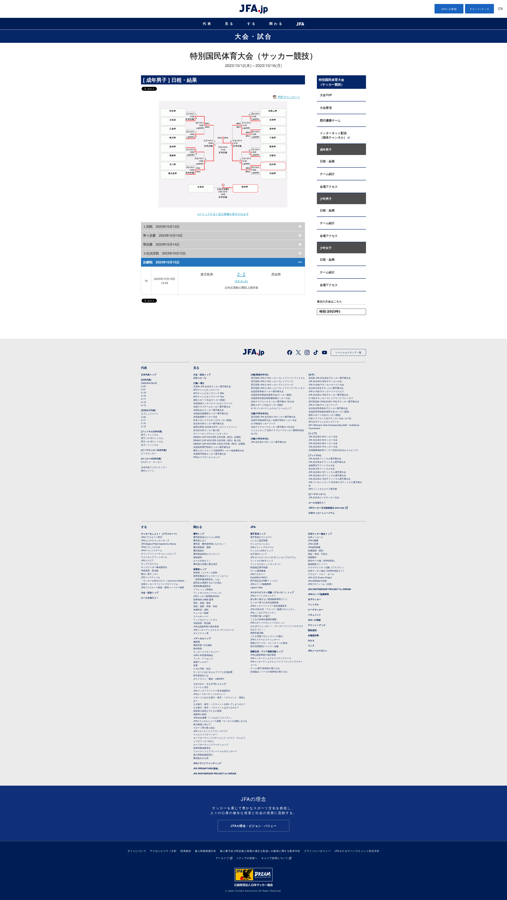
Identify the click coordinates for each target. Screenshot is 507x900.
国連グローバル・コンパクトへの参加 (268, 642)
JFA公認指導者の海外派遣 (206, 626)
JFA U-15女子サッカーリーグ (323, 404)
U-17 (143, 398)
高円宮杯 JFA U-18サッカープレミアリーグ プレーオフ (278, 387)
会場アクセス (329, 186)
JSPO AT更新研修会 (203, 655)
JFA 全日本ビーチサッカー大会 (324, 497)
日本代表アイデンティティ (154, 467)
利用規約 (185, 850)
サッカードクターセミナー (206, 651)
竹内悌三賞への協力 (260, 615)
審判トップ (198, 533)
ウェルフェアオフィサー (205, 734)
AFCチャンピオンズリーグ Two (208, 396)
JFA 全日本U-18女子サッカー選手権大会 (328, 394)
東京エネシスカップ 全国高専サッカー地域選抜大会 (218, 450)
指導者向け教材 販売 (203, 599)
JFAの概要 (313, 540)
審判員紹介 (198, 550)
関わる (276, 23)
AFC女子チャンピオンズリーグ (324, 421)
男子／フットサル (149, 434)
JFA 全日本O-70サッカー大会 (323, 446)
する (252, 23)
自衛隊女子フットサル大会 (322, 465)
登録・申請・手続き (318, 553)
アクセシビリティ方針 (163, 850)
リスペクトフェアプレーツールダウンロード (215, 751)
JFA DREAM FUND (317, 580)
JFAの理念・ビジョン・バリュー (253, 826)
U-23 (143, 386)
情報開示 (312, 557)
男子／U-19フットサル (152, 438)
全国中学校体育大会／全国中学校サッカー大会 (274, 420)
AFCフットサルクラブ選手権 (323, 488)
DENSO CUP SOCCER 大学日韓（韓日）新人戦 (217, 440)
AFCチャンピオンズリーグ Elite (208, 393)
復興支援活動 (256, 632)
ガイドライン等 (201, 633)
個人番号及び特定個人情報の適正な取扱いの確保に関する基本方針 (260, 850)
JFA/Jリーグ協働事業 (260, 583)
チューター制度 (201, 612)
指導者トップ (199, 569)
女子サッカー (314, 599)
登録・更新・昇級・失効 (205, 606)
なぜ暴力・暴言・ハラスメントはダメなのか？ (216, 707)
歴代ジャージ (147, 470)
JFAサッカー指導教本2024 (206, 596)
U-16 (143, 402)
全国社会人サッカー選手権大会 (208, 409)
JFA (253, 527)
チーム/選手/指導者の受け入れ (265, 668)
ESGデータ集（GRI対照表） (322, 560)
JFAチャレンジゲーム (151, 550)
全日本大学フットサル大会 (322, 468)
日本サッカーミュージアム (322, 512)
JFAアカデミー (257, 574)
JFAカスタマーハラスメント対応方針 (357, 850)
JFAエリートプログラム (262, 547)
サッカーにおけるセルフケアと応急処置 (213, 671)
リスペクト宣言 (201, 687)
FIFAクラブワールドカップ (206, 457)
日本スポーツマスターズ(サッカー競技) (212, 420)
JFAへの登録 (449, 9)
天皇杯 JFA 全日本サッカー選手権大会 (212, 386)
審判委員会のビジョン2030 (206, 536)
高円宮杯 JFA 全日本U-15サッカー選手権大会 (273, 416)
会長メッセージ (315, 536)
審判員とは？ (199, 540)
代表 (207, 23)
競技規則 (197, 557)
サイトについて (137, 850)
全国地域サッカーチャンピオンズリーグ (213, 403)
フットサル (313, 604)
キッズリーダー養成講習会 (154, 567)
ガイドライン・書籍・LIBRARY (208, 678)
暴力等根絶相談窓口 (203, 754)
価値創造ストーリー (318, 563)
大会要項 (326, 107)
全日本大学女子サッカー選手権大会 (326, 387)
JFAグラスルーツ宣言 (151, 536)
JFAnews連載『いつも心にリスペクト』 (213, 717)
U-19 (143, 392)
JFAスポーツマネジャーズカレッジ (267, 622)
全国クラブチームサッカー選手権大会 (211, 406)
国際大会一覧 (199, 377)
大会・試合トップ (202, 374)
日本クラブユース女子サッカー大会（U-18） (331, 418)
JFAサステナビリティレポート (265, 639)
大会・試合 (253, 36)
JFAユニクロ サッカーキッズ (155, 540)
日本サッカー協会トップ (320, 533)
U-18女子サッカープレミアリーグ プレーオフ (331, 398)
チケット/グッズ (479, 9)
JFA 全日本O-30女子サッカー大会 (325, 381)
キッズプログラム (149, 563)
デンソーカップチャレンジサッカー (210, 433)
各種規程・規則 (315, 550)
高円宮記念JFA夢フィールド (264, 580)
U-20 (143, 416)
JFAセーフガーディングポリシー (209, 693)
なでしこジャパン (149, 413)
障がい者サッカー (149, 573)
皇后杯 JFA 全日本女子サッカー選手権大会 (330, 377)
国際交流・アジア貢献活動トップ (266, 651)
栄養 (195, 665)
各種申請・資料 (201, 609)
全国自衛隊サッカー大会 (205, 416)
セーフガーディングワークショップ (210, 744)
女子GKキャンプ (258, 553)
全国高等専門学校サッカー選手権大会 (211, 447)
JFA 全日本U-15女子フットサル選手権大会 (329, 478)
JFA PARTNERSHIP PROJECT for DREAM (214, 773)
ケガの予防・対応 (202, 668)
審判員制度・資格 (202, 547)
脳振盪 (196, 641)
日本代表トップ (148, 374)
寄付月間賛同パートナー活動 (264, 646)
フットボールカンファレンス (207, 592)
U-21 (143, 389)
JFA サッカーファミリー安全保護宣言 (211, 690)
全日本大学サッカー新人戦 (206, 430)
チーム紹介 (327, 174)
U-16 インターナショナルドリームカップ (271, 408)
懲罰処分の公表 (201, 757)
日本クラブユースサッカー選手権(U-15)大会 (272, 426)
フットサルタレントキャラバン (265, 563)
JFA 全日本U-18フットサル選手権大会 (327, 471)
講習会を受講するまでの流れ (207, 582)
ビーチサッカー (148, 453)
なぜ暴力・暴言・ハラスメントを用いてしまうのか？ (219, 704)
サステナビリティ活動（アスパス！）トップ (272, 592)
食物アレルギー (201, 661)
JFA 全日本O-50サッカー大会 (323, 439)
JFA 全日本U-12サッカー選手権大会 (268, 441)
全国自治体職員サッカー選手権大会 (210, 413)
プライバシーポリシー (317, 850)
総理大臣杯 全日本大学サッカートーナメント (215, 426)
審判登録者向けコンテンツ (206, 553)
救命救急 (197, 648)
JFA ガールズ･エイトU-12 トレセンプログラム (273, 557)
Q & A (311, 640)
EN (500, 9)
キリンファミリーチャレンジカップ (158, 553)
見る (229, 23)
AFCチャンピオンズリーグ (206, 389)
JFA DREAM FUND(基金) (205, 768)
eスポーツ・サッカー (151, 461)
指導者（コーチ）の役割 (205, 572)
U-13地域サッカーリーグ (263, 423)
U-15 (143, 405)
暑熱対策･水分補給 (202, 645)
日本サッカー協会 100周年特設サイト (326, 570)
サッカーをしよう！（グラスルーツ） (159, 533)
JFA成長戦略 (314, 547)
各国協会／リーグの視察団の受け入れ (268, 671)
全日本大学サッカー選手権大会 (208, 423)
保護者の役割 (199, 714)
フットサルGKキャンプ (261, 560)
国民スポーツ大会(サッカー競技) (209, 399)
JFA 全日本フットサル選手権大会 (325, 458)
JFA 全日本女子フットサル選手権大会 (327, 461)
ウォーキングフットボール (154, 557)
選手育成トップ (258, 533)
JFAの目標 (313, 543)
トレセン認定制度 (259, 540)
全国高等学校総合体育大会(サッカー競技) (271, 394)
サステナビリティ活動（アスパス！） (326, 567)
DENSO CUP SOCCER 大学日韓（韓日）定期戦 (217, 436)
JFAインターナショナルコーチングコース (213, 629)
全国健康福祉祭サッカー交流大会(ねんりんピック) (333, 449)
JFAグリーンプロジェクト (263, 595)
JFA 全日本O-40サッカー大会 (323, 436)
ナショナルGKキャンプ (261, 550)
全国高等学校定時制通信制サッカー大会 (270, 398)
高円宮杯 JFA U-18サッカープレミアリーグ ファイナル (278, 377)
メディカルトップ (202, 638)
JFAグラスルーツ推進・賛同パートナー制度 (162, 587)
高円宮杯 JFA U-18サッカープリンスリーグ (272, 384)
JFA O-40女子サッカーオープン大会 (326, 384)
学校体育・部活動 (149, 570)
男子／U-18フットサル (152, 441)
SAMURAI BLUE (149, 382)
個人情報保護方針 (205, 850)
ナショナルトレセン (260, 543)
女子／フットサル (149, 444)
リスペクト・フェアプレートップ (209, 683)
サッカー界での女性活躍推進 (264, 602)
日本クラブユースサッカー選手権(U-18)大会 (272, 401)
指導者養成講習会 (202, 585)
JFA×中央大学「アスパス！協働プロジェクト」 (273, 609)
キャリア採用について (274, 858)
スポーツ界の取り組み (204, 727)
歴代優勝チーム (330, 120)
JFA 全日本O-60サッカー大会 (323, 443)
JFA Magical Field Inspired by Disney (158, 543)
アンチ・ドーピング (203, 658)
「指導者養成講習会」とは (206, 579)
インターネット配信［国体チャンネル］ (333, 135)
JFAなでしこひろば (150, 546)
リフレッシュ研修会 (203, 589)
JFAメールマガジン (317, 650)
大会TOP (326, 95)
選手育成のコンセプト (261, 536)
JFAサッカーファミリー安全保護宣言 (268, 605)
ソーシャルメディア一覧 (348, 352)
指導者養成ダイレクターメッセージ (210, 575)
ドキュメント (314, 614)
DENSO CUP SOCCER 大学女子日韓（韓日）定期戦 (219, 443)
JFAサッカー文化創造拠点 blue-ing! (326, 507)
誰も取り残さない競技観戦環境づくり (268, 599)
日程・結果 (327, 161)
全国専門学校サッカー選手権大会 (209, 453)
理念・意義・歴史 (202, 602)
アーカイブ (222, 858)
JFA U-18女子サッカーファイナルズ (326, 391)
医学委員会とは (201, 675)
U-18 (143, 395)
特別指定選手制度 (259, 567)
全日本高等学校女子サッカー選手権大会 (328, 408)
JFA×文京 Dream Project (320, 577)
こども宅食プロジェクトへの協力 (266, 636)
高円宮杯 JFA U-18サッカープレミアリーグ (272, 381)
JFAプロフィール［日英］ (321, 583)
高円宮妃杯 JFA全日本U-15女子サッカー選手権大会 (334, 401)
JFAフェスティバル (150, 577)
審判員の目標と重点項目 (205, 563)
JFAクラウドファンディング (207, 763)
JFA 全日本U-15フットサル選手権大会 (327, 475)
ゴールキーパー (201, 616)
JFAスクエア (147, 560)
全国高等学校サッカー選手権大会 (267, 391)
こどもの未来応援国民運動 (263, 619)
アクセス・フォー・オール (321, 574)
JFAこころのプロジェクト (263, 612)
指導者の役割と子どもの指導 (207, 710)
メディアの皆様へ (246, 858)
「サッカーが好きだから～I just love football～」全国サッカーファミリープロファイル (164, 582)
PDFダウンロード (289, 97)
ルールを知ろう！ (317, 502)
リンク (311, 645)
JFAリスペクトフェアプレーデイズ (210, 731)
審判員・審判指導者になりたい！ (209, 543)
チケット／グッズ (316, 625)
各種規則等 (313, 635)
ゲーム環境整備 (258, 570)
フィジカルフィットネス (205, 619)
